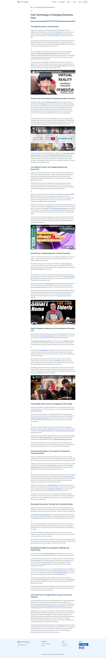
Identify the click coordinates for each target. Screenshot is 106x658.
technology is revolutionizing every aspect (46, 53)
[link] (44, 7)
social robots (66, 341)
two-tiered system (61, 570)
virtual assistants (44, 350)
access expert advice (69, 476)
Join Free (85, 2)
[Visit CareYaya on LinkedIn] (83, 644)
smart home (59, 32)
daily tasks (57, 360)
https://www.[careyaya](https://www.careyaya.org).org (51, 606)
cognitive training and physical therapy (64, 430)
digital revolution (61, 66)
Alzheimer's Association (46, 643)
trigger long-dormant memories (40, 418)
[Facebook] (80, 648)
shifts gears (48, 283)
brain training (40, 532)
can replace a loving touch (42, 579)
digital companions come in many (42, 341)
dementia (61, 107)
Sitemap (43, 645)
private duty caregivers (51, 102)
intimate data (46, 564)
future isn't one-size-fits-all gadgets (41, 514)
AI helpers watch (38, 518)
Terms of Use (64, 643)
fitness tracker (50, 206)
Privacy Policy (64, 645)
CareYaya (43, 104)
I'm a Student (62, 2)
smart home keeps (66, 263)
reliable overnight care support (57, 155)
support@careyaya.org (22, 644)
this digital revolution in (50, 553)
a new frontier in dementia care (46, 336)
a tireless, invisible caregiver (37, 269)
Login (79, 2)
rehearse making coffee (46, 437)
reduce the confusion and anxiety (39, 287)
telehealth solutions (52, 485)
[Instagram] (83, 648)
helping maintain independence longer (62, 439)
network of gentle (52, 465)
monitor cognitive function (59, 208)
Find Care (54, 2)
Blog (32, 7)
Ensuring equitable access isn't (60, 572)
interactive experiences (46, 430)
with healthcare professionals (54, 489)
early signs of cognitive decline (52, 33)
